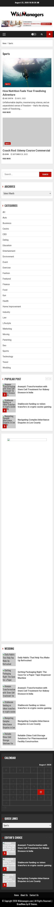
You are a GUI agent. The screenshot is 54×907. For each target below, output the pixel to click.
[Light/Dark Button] (33, 34)
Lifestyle (7, 323)
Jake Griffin (9, 98)
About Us (24, 895)
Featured (7, 279)
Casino (6, 229)
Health (6, 301)
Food (5, 290)
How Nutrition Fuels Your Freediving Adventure (27, 72)
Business (7, 223)
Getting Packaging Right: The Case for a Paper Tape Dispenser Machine (9, 675)
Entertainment (9, 251)
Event (5, 262)
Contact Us (34, 895)
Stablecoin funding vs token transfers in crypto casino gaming (9, 405)
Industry (6, 312)
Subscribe (49, 34)
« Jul (4, 807)
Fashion (6, 273)
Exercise (7, 267)
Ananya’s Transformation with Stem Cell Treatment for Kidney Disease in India (9, 390)
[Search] (42, 34)
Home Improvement (12, 306)
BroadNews (21, 904)
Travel (5, 362)
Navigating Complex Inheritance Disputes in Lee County (9, 421)
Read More (7, 112)
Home (16, 895)
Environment (8, 256)
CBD (5, 234)
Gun (4, 295)
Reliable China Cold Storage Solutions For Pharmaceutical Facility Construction (9, 738)
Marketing (7, 329)
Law (4, 317)
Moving (6, 334)
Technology (8, 356)
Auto (5, 217)
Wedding (7, 367)
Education (7, 245)
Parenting (7, 340)
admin (7, 154)
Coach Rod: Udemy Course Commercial (27, 132)
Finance (6, 284)
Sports (7, 84)
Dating (6, 240)
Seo (4, 345)
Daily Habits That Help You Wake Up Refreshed (9, 659)
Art (4, 212)
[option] (27, 391)
